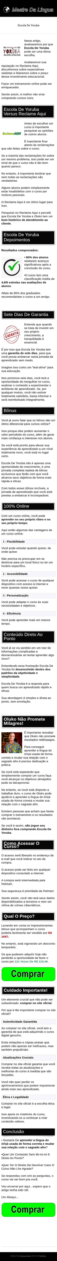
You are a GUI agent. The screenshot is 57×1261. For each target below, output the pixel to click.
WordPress (42, 1256)
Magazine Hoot (26, 1256)
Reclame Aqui (28, 212)
